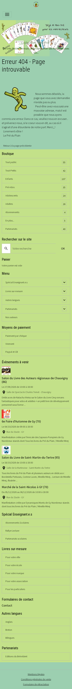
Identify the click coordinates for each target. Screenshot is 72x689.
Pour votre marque (14, 573)
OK (63, 248)
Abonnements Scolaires (17, 522)
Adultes (35, 204)
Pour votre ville (12, 557)
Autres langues (12, 300)
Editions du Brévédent (16, 656)
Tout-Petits (35, 170)
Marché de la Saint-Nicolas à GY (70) (25, 487)
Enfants (35, 179)
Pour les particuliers (15, 589)
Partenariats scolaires (16, 538)
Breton (8, 629)
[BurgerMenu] (7, 14)
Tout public (35, 162)
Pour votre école (13, 565)
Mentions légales (36, 674)
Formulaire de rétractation (36, 684)
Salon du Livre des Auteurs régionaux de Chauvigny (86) (35, 380)
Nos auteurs (11, 317)
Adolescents (35, 195)
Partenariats (35, 229)
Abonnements (35, 212)
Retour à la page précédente (17, 145)
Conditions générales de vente (36, 679)
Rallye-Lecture (12, 530)
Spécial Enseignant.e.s (16, 282)
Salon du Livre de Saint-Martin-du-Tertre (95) (31, 457)
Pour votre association (16, 581)
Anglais (8, 621)
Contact (7, 605)
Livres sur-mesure (14, 291)
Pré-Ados (35, 187)
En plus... (35, 220)
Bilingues (9, 637)
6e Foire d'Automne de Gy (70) (21, 421)
